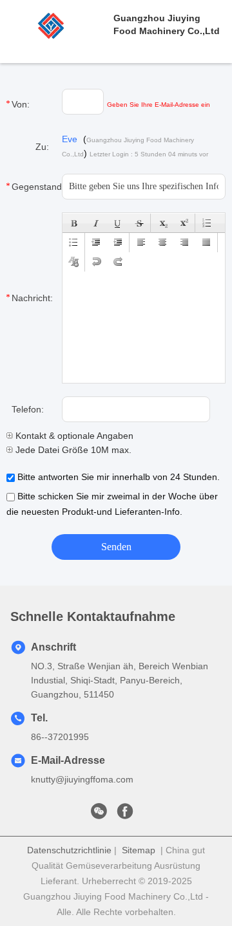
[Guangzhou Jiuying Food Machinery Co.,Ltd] (56, 24)
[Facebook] (125, 815)
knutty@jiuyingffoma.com (82, 779)
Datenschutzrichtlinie (69, 850)
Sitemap (138, 850)
